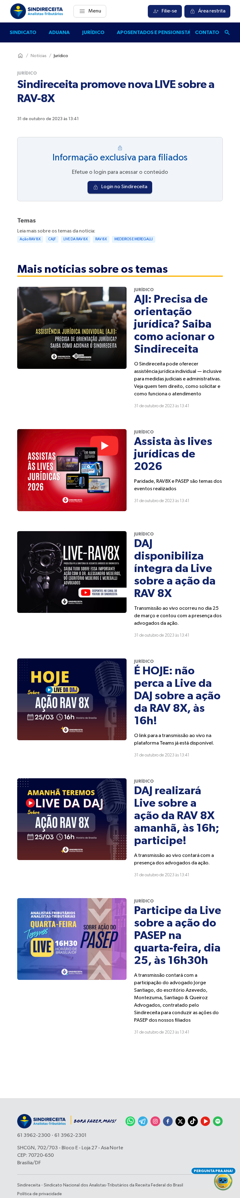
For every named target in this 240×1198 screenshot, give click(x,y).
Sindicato (23, 32)
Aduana (59, 32)
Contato (207, 32)
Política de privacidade (39, 1194)
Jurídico (93, 32)
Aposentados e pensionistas (155, 32)
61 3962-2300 (33, 1135)
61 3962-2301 (70, 1135)
